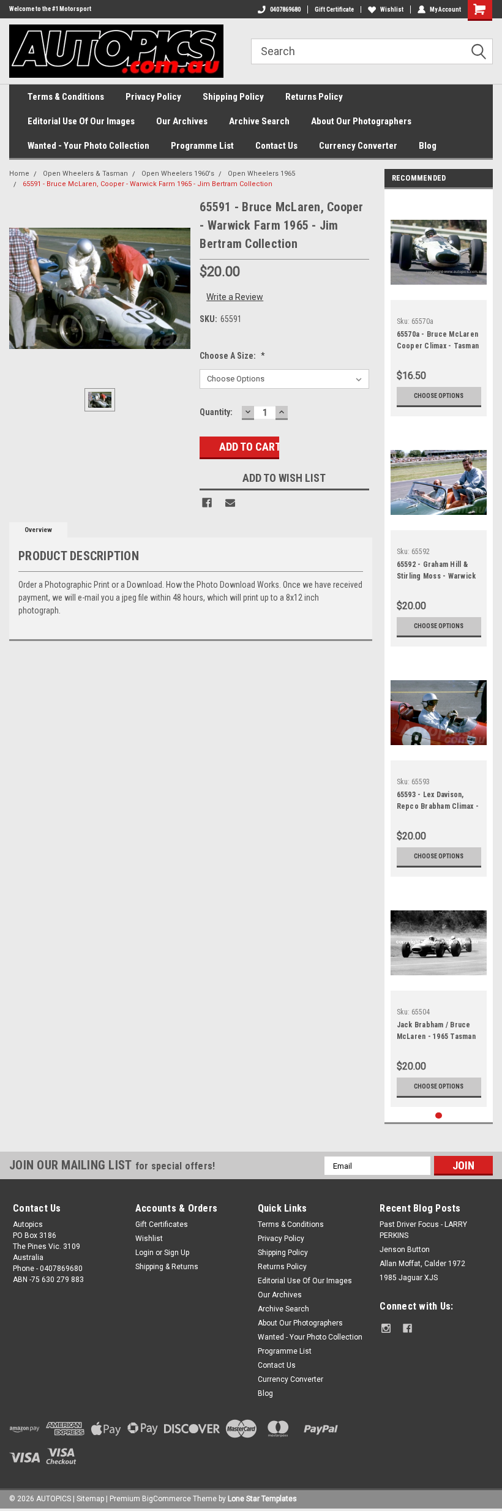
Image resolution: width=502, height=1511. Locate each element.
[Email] (230, 503)
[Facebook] (207, 503)
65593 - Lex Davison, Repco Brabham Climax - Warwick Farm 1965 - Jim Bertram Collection (438, 802)
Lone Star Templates (262, 1498)
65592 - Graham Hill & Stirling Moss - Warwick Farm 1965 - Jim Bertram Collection (438, 571)
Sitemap (90, 1498)
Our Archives (182, 121)
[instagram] (386, 1328)
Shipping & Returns (166, 1266)
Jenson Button (405, 1249)
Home (19, 174)
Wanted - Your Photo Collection (88, 145)
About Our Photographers (361, 121)
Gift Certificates (161, 1224)
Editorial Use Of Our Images (81, 121)
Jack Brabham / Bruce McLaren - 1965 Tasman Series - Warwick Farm (436, 1032)
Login (144, 1252)
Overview (38, 530)
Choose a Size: (232, 356)
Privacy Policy (153, 96)
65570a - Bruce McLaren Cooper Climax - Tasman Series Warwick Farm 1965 (438, 341)
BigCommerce (166, 1498)
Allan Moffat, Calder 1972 (422, 1263)
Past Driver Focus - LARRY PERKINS (423, 1230)
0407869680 (285, 9)
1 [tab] (438, 1115)
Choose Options (438, 395)
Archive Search (259, 121)
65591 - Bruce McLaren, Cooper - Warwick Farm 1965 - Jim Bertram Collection (147, 184)
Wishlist (391, 9)
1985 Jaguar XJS (409, 1277)
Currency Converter (358, 145)
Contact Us (276, 145)
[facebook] (407, 1328)
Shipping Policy (233, 96)
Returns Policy (314, 96)
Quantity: (216, 412)
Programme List (202, 145)
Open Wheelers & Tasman (85, 174)
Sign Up (176, 1252)
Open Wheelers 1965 (261, 174)
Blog (427, 145)
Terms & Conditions (66, 96)
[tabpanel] (439, 305)
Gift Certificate (334, 9)
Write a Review (234, 297)
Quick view (439, 290)
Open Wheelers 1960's (177, 174)
